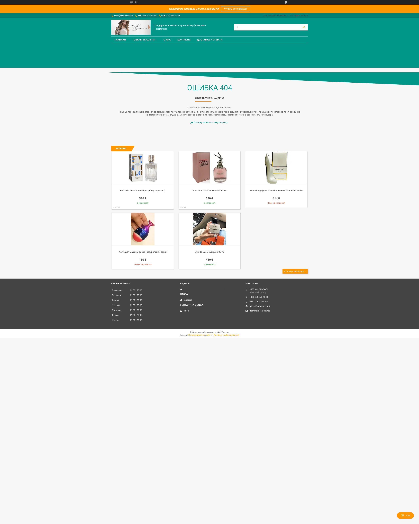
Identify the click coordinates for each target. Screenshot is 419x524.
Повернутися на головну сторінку (211, 122)
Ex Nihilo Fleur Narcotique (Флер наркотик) (142, 190)
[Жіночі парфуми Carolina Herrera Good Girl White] (276, 167)
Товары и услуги (143, 39)
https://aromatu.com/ (260, 306)
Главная (120, 39)
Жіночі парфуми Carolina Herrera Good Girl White (276, 190)
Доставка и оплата (209, 39)
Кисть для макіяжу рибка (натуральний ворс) (143, 252)
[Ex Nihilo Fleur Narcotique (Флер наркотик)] (143, 167)
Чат (408, 515)
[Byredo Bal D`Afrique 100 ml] (210, 229)
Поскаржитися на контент (200, 335)
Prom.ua (225, 332)
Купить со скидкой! (235, 8)
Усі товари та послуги (294, 271)
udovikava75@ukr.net (260, 311)
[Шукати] (304, 27)
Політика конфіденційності (226, 335)
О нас (167, 39)
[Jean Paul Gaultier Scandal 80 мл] (210, 167)
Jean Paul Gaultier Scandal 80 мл (209, 190)
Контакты (184, 39)
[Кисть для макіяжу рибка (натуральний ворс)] (143, 229)
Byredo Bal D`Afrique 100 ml (209, 252)
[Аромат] (131, 27)
